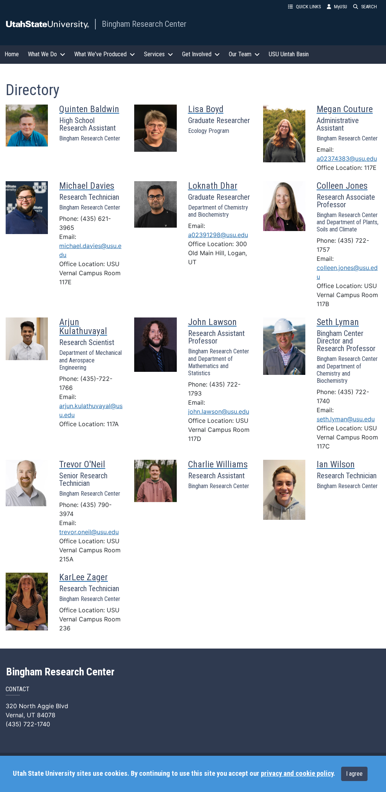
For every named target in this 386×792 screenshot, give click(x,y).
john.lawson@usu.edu (218, 411)
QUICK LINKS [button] (308, 6)
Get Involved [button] (196, 54)
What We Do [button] (42, 54)
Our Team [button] (240, 54)
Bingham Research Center (144, 24)
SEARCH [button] (369, 6)
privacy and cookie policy (297, 773)
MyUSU (340, 6)
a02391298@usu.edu (218, 235)
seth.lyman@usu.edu (346, 419)
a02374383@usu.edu (347, 158)
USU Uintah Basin (289, 54)
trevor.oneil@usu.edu (89, 532)
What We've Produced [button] (100, 54)
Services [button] (154, 54)
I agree (354, 773)
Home (12, 54)
